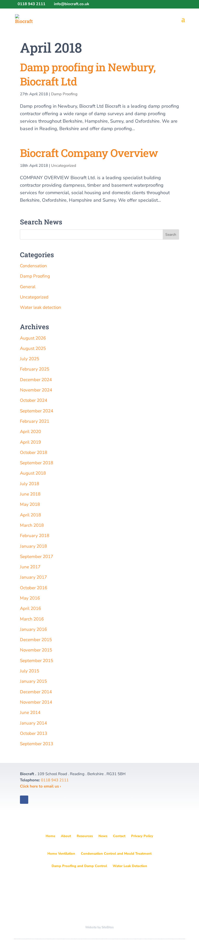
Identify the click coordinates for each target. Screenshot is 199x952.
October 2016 (33, 588)
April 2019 (30, 442)
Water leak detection (40, 307)
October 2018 (33, 452)
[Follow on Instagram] (45, 800)
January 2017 (33, 577)
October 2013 (33, 733)
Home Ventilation (61, 853)
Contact (119, 836)
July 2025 (29, 359)
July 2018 (29, 484)
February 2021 (34, 421)
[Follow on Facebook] (34, 800)
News (102, 836)
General (27, 287)
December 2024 (36, 380)
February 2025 (34, 369)
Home (50, 836)
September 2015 (36, 661)
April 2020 (30, 432)
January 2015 (33, 681)
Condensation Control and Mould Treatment (116, 853)
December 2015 (36, 640)
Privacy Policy (142, 836)
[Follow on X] (24, 800)
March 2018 (32, 525)
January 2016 (33, 629)
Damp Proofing (64, 94)
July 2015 (29, 671)
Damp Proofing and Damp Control (79, 866)
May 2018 (30, 504)
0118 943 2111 (54, 780)
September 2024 (36, 411)
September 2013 (36, 744)
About (66, 836)
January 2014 (33, 723)
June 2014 (30, 712)
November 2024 (36, 390)
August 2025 (33, 348)
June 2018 (30, 494)
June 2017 (30, 567)
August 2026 (33, 338)
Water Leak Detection (130, 866)
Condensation (33, 266)
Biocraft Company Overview (89, 153)
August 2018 (33, 473)
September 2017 (36, 557)
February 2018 (34, 536)
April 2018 (30, 515)
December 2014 (36, 692)
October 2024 (33, 400)
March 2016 (32, 619)
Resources (85, 836)
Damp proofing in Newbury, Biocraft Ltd (87, 74)
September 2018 (36, 463)
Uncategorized (63, 165)
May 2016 (30, 598)
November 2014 (36, 702)
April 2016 (30, 608)
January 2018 (33, 546)
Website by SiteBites (99, 927)
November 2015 (36, 650)
